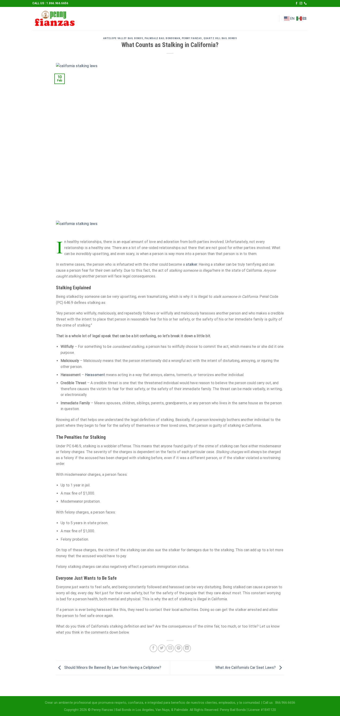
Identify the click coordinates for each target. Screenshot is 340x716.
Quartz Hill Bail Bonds (220, 38)
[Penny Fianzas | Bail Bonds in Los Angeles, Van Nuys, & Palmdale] (55, 18)
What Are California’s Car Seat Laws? (246, 668)
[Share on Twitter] (162, 648)
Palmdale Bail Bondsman (162, 38)
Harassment (95, 375)
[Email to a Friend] (170, 648)
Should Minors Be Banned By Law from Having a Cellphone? (112, 668)
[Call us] (305, 3)
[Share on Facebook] (153, 648)
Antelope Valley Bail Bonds (123, 38)
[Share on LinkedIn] (187, 648)
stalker (191, 264)
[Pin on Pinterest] (178, 648)
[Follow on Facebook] (296, 3)
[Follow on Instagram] (301, 3)
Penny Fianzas (192, 38)
